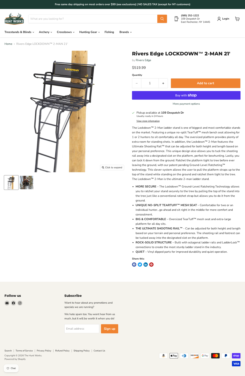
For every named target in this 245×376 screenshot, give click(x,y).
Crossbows (64, 32)
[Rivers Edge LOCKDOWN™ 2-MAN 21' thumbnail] (11, 182)
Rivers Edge (143, 60)
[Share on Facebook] (134, 264)
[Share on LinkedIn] (145, 264)
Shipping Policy (82, 350)
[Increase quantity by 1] (163, 83)
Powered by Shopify (15, 359)
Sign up (109, 329)
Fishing (109, 32)
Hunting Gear (88, 32)
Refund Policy (62, 350)
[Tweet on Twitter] (140, 264)
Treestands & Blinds (18, 32)
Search (8, 350)
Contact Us (99, 350)
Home (8, 44)
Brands (124, 32)
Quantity (137, 75)
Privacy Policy (44, 350)
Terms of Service (24, 350)
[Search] (162, 19)
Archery (44, 32)
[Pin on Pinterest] (151, 264)
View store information (148, 121)
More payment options (186, 103)
